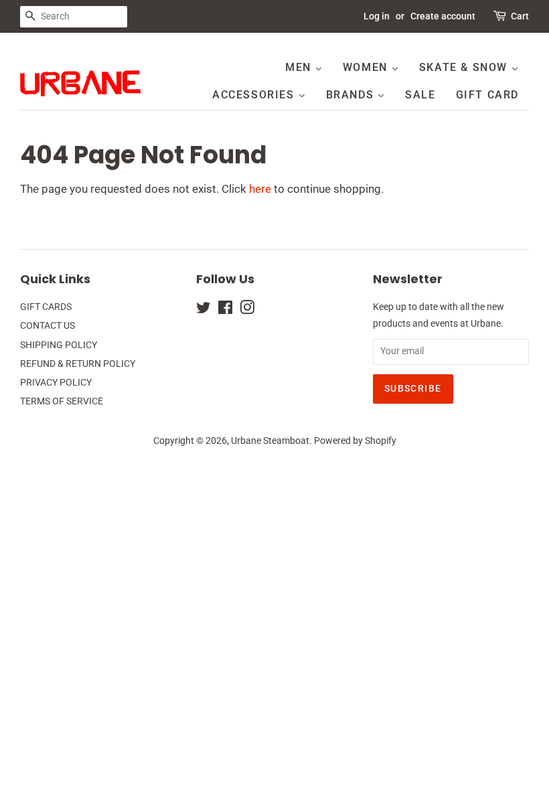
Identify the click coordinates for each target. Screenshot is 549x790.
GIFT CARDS (46, 307)
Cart (520, 16)
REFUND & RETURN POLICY (77, 364)
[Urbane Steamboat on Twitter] (203, 310)
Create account (442, 16)
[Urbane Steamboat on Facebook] (225, 310)
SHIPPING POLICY (58, 345)
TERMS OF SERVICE (61, 401)
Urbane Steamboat (270, 441)
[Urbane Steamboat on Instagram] (247, 310)
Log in (377, 16)
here (260, 188)
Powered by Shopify (355, 441)
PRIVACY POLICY (56, 382)
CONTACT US (47, 325)
